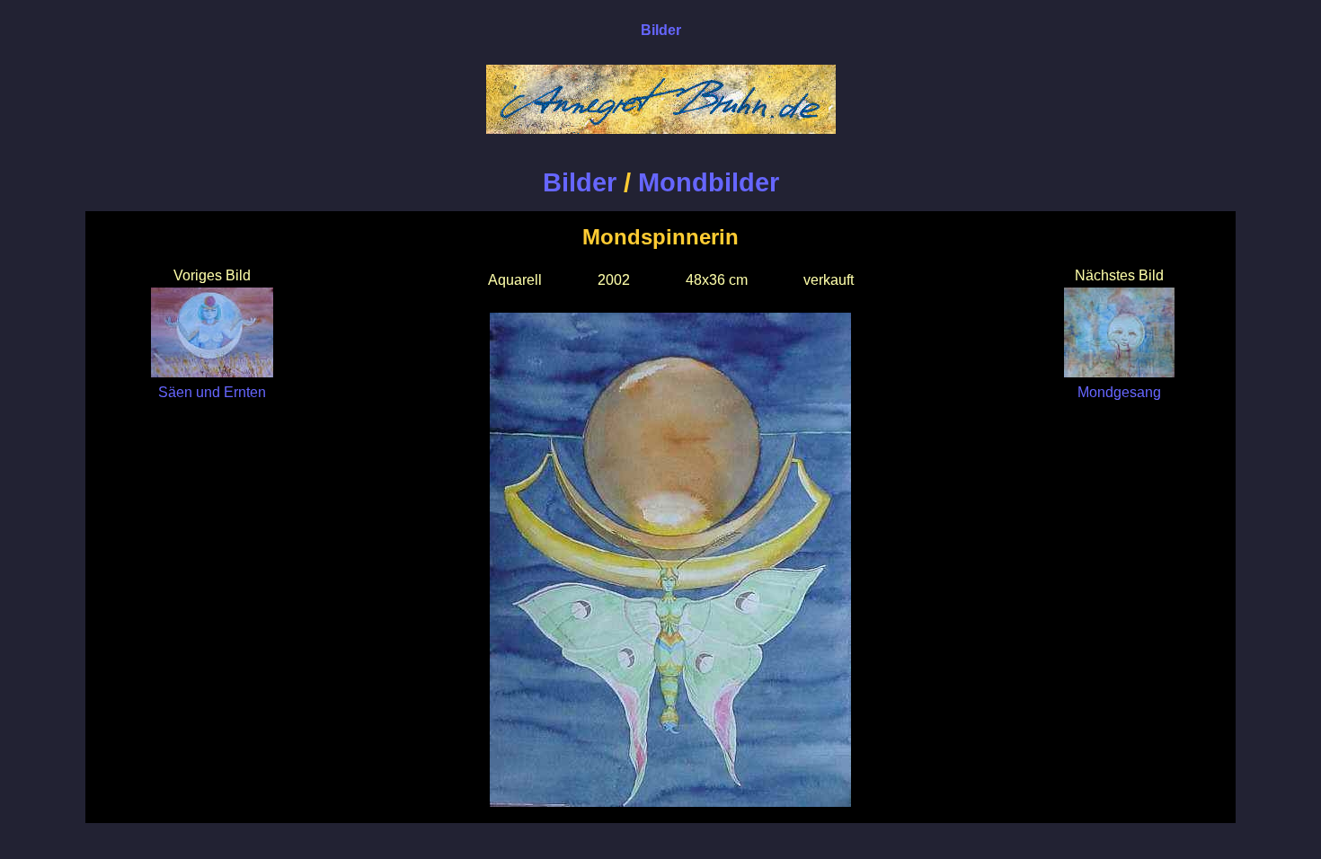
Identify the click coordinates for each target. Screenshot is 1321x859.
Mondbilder (708, 182)
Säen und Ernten (212, 392)
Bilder (579, 182)
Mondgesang (1119, 392)
